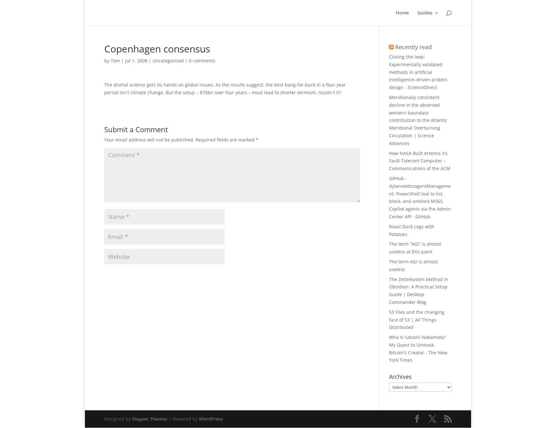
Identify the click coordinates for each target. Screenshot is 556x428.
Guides (424, 13)
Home (402, 13)
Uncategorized (168, 61)
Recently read (413, 47)
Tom (115, 61)
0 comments (202, 61)
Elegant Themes (149, 419)
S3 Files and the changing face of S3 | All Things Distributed (416, 320)
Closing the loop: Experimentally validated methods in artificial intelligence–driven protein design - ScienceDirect (418, 72)
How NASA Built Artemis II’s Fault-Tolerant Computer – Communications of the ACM (419, 161)
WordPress (211, 419)
